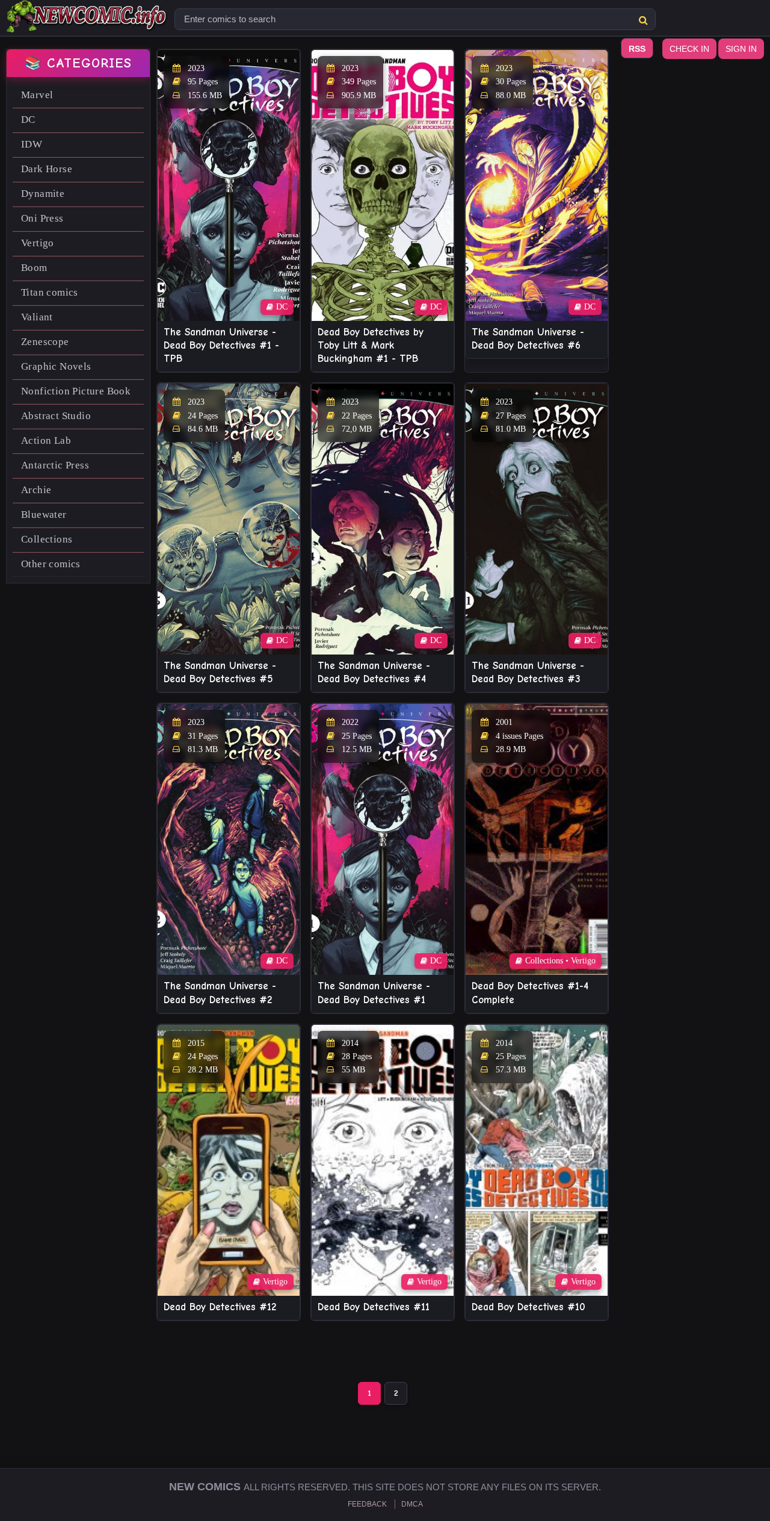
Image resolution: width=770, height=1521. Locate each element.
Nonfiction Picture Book (76, 391)
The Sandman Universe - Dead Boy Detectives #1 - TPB (221, 345)
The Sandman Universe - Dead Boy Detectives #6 (528, 338)
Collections (46, 539)
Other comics (51, 564)
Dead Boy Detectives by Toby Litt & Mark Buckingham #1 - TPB (371, 345)
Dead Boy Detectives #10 (528, 1307)
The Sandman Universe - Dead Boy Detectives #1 (374, 992)
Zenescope (45, 341)
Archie (36, 490)
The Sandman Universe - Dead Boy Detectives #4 (374, 672)
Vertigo (37, 243)
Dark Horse (46, 169)
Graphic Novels (56, 366)
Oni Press (42, 218)
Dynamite (42, 193)
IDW (31, 144)
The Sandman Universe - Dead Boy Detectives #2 (220, 992)
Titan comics (49, 292)
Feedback (367, 1504)
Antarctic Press (55, 465)
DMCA (412, 1504)
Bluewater (44, 514)
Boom (34, 267)
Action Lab (46, 440)
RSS (637, 49)
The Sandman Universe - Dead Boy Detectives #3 (528, 672)
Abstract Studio (56, 415)
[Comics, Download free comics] (87, 24)
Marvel (37, 95)
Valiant (37, 317)
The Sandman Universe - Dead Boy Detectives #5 (220, 672)
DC (28, 119)
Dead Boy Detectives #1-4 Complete (530, 992)
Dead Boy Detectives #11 (374, 1307)
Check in (689, 49)
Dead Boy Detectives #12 (220, 1307)
